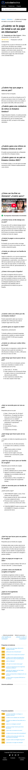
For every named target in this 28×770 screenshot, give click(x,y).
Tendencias (11, 6)
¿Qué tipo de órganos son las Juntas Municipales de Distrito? (15, 671)
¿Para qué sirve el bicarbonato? (13, 651)
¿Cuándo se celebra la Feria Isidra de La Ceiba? (15, 721)
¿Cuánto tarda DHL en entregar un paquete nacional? (14, 714)
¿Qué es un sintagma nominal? (13, 724)
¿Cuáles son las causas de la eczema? (15, 654)
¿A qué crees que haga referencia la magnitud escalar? (14, 649)
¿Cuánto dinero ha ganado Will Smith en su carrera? (15, 678)
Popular (19, 6)
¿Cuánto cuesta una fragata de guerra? (15, 739)
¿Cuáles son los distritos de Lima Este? (15, 717)
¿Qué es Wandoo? (10, 661)
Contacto (12, 758)
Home (3, 19)
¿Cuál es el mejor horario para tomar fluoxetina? (15, 727)
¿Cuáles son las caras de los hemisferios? (16, 733)
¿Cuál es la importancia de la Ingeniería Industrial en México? (15, 667)
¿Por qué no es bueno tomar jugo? (14, 663)
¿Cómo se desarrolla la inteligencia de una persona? (16, 674)
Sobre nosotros (5, 758)
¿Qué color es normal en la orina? (14, 730)
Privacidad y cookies (22, 758)
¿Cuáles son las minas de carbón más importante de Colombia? (15, 736)
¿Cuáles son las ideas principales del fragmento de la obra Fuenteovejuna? (15, 658)
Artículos (3, 6)
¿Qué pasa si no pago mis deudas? (14, 742)
